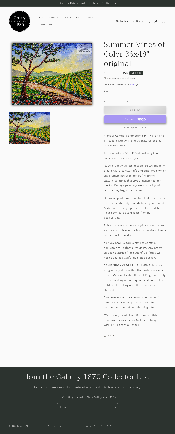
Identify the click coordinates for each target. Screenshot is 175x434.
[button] (148, 21)
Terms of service (72, 426)
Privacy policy (54, 426)
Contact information (110, 426)
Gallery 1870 (22, 426)
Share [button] (110, 335)
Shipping (108, 78)
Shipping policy (91, 426)
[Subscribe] (114, 407)
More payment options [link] (135, 127)
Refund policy (38, 426)
